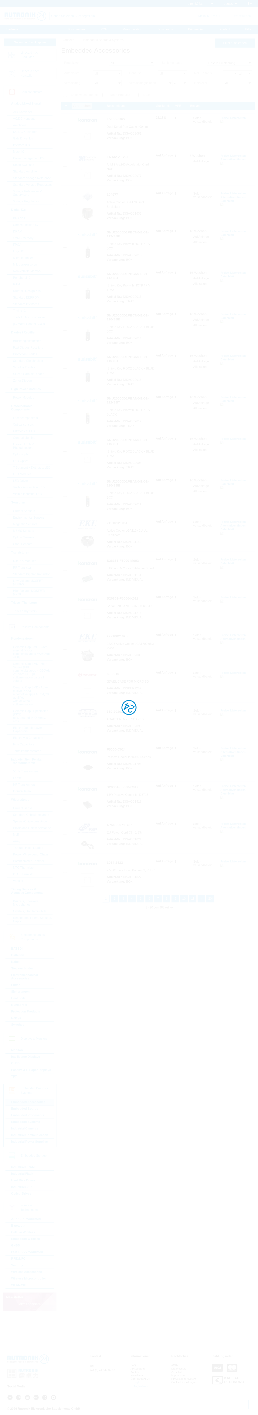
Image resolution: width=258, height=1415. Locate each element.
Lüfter (15, 985)
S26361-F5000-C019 (122, 787)
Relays (16, 1018)
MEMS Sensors (23, 530)
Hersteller (200, 83)
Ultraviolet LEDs (24, 431)
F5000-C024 (116, 749)
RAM (16, 284)
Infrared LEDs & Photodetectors (23, 446)
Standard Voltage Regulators (32, 184)
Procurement (77, 29)
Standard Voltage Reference (32, 178)
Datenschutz (178, 1368)
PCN (104, 29)
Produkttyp (71, 62)
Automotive (71, 73)
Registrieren (140, 1386)
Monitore (17, 1050)
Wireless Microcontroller (28, 1278)
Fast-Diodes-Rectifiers (28, 347)
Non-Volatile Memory (27, 271)
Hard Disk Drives (23, 1180)
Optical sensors (23, 424)
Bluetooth (18, 1225)
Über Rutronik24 (140, 1378)
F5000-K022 (116, 119)
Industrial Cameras (24, 1128)
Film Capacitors (23, 744)
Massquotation (132, 29)
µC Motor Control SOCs (29, 324)
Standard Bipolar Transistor (31, 574)
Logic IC (18, 251)
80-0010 (113, 674)
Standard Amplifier (25, 171)
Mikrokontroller (23, 257)
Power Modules (23, 397)
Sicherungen (20, 991)
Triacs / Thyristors (25, 611)
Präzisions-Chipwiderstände (32, 828)
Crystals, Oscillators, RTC (30, 911)
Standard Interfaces (26, 304)
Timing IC (19, 310)
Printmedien (196, 29)
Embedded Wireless (25, 1238)
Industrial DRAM (23, 1167)
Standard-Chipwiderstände (31, 814)
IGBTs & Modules (24, 561)
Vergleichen (82, 105)
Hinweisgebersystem (183, 1378)
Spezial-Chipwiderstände (30, 821)
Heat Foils (18, 998)
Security (17, 1265)
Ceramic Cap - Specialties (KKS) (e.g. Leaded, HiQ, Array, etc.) (30, 716)
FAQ (133, 1365)
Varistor (18, 880)
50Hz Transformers (26, 771)
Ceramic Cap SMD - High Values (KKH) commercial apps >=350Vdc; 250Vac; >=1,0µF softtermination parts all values (32, 672)
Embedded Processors (27, 1115)
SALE (146, 94)
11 (192, 898)
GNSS (15, 1245)
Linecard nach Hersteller (29, 73)
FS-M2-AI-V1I (117, 157)
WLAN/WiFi (19, 1285)
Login (136, 1382)
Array (16, 841)
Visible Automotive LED (29, 487)
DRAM (17, 231)
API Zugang (138, 1368)
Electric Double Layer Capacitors (27, 729)
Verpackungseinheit (142, 83)
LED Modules (22, 474)
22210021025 (117, 636)
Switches (17, 1024)
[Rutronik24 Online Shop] (25, 16)
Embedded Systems (25, 1121)
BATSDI (16, 948)
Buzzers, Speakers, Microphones (26, 903)
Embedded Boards (24, 1108)
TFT (14, 1076)
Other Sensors (22, 544)
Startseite (11, 29)
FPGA (17, 244)
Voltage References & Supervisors (27, 193)
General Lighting (24, 437)
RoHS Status (203, 73)
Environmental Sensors (28, 517)
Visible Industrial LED (27, 494)
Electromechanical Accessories (24, 976)
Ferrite (17, 778)
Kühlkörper (19, 1004)
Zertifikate (177, 1371)
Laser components (25, 418)
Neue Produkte (120, 94)
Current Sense (22, 808)
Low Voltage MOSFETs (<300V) (28, 582)
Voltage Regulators (26, 201)
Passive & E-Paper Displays (31, 1070)
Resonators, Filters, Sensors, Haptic (32, 919)
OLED (15, 1063)
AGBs (174, 1365)
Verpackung (72, 83)
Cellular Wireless (23, 1232)
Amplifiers (19, 125)
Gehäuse (135, 73)
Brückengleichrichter (27, 341)
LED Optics (20, 461)
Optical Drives (21, 1193)
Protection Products (25, 1011)
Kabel (15, 961)
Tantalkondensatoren (27, 751)
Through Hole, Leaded (28, 847)
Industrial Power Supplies (29, 1141)
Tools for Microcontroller (29, 317)
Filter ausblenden (235, 43)
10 (184, 898)
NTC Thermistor (24, 867)
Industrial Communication (29, 1135)
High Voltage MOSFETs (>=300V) (29, 592)
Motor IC (18, 151)
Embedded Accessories (28, 1102)
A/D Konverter (22, 112)
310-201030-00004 (121, 712)
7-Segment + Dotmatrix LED (32, 467)
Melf (16, 834)
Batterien (17, 955)
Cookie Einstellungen (183, 1382)
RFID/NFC (18, 1258)
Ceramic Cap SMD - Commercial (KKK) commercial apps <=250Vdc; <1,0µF (32, 652)
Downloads (165, 29)
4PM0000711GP (119, 825)
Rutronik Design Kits (27, 291)
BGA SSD (19, 218)
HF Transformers (24, 784)
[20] (210, 898)
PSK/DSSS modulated (27, 1252)
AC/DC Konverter (24, 118)
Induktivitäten (22, 791)
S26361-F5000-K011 (122, 598)
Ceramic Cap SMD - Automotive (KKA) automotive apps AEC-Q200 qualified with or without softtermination (31, 696)
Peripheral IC (22, 277)
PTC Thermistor (23, 874)
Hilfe (248, 29)
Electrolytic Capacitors (28, 737)
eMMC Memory (23, 238)
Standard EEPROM (26, 297)
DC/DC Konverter (25, 131)
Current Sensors (24, 511)
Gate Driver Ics (23, 138)
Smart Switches (23, 164)
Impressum (178, 1375)
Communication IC (25, 224)
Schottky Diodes (24, 367)
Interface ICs (21, 145)
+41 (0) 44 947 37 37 (102, 1370)
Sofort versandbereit (84, 94)
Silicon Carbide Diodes (28, 374)
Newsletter (137, 1375)
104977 (112, 194)
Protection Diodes (25, 354)
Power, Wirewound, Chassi (31, 854)
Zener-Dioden (22, 380)
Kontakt (224, 29)
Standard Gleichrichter (28, 360)
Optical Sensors (23, 537)
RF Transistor (22, 567)
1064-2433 (115, 863)
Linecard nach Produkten (29, 55)
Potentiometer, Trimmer (28, 861)
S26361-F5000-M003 (123, 561)
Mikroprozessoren (25, 264)
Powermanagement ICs (29, 158)
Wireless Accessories (26, 1271)
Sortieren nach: (172, 62)
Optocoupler (21, 454)
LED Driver (20, 480)
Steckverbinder (22, 968)
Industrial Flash (22, 1173)
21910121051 (117, 523)
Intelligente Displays (25, 1056)
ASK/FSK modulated (26, 1219)
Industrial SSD (21, 1187)
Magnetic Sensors (25, 524)
